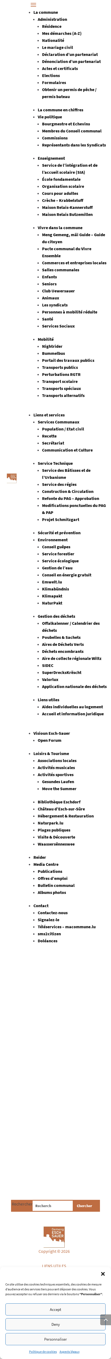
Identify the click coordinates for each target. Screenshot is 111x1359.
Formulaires (54, 82)
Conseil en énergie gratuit (66, 574)
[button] (103, 1274)
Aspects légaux (69, 1352)
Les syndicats (55, 305)
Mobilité (46, 339)
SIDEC (47, 665)
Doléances (47, 940)
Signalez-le (48, 919)
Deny (55, 1324)
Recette (49, 436)
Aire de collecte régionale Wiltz (72, 658)
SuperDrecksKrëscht (61, 672)
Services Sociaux (58, 326)
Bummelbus (53, 353)
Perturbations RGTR (61, 374)
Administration (52, 19)
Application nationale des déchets (74, 686)
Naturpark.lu (50, 823)
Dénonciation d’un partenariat (71, 61)
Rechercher (22, 1204)
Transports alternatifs (63, 395)
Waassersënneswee (56, 844)
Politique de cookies (43, 1352)
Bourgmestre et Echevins (66, 123)
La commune (45, 12)
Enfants (49, 276)
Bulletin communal (56, 885)
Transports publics (60, 367)
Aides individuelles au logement (72, 706)
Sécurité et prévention (59, 532)
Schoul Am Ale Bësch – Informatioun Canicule (49, 1084)
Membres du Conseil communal (72, 130)
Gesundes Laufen (58, 781)
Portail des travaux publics (68, 360)
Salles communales (60, 269)
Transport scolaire (60, 381)
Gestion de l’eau (57, 567)
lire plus (23, 1000)
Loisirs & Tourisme (51, 753)
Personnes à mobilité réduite (69, 312)
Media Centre (45, 864)
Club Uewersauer (58, 290)
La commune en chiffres (60, 109)
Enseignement (51, 158)
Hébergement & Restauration (66, 816)
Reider (39, 857)
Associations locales (57, 760)
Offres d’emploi (53, 878)
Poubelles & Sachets (61, 637)
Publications (50, 871)
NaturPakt (52, 603)
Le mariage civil (57, 47)
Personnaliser (55, 1339)
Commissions (55, 138)
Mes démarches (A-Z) (62, 33)
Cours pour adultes (60, 193)
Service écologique (60, 560)
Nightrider (52, 346)
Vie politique (50, 116)
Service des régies (59, 484)
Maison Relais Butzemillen (67, 214)
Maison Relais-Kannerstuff (67, 207)
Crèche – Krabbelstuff (62, 200)
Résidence (51, 26)
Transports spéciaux (61, 388)
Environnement (53, 539)
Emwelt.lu (52, 582)
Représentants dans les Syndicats (74, 145)
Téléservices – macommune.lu (67, 926)
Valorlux (50, 679)
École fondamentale (61, 179)
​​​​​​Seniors (49, 283)
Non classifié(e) (55, 1097)
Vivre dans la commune (60, 227)
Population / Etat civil (63, 429)
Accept (55, 1309)
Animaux (50, 297)
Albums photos (52, 892)
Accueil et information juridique (73, 713)
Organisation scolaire (63, 186)
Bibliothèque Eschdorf (59, 801)
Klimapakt (52, 596)
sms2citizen (49, 933)
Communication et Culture (67, 450)
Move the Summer (59, 788)
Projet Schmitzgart (60, 519)
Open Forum (49, 740)
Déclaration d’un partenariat (70, 54)
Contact (40, 905)
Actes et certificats (60, 68)
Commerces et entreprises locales (74, 262)
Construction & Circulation (67, 491)
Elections (51, 75)
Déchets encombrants (63, 651)
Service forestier (58, 553)
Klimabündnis (55, 589)
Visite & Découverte (56, 837)
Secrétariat (53, 443)
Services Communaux (58, 422)
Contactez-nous (53, 912)
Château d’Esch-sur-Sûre (61, 809)
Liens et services (49, 415)
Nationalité (53, 40)
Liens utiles (48, 699)
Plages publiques (54, 830)
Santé (47, 319)
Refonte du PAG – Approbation (70, 498)
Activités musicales (56, 767)
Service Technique (55, 463)
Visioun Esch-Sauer (51, 733)
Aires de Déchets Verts (63, 644)
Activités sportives (56, 774)
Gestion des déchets (56, 616)
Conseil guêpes (56, 546)
